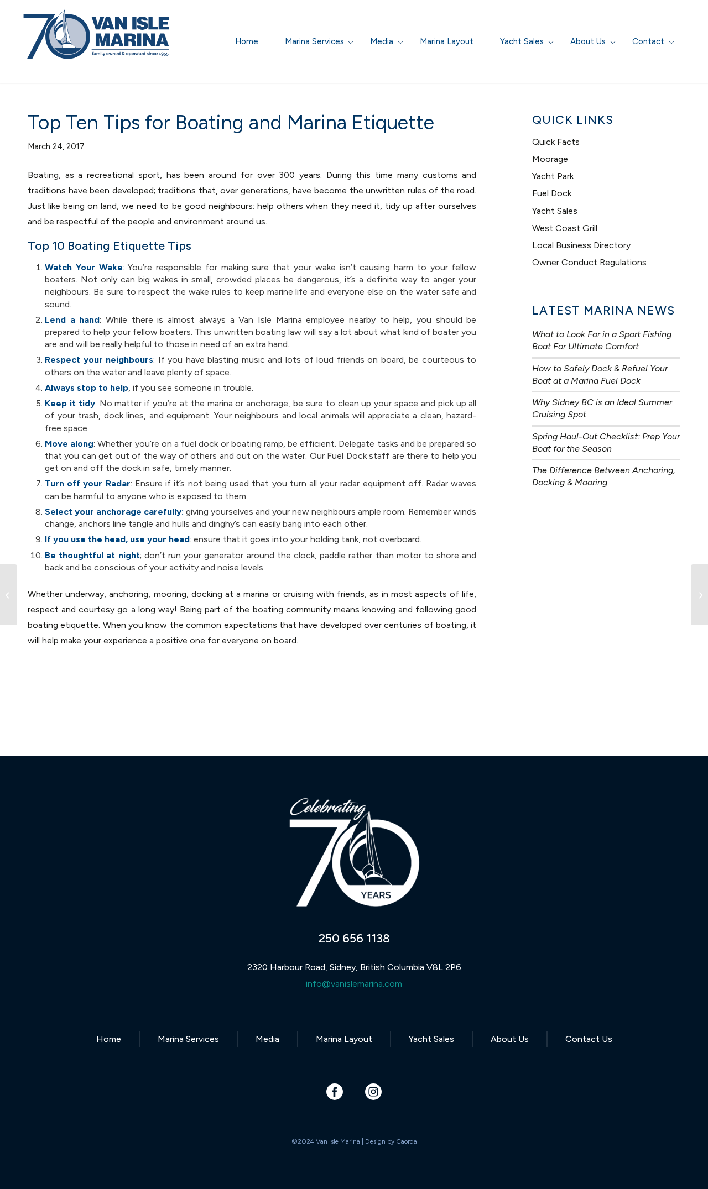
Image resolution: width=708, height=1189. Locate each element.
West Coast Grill (564, 228)
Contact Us (588, 1039)
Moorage (550, 159)
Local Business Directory (581, 245)
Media (267, 1039)
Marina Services (188, 1039)
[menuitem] (246, 41)
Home (108, 1039)
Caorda (406, 1141)
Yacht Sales (554, 211)
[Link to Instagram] (373, 1092)
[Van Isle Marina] (97, 47)
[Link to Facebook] (335, 1092)
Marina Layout (344, 1039)
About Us (510, 1039)
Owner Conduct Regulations (589, 262)
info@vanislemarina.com (354, 983)
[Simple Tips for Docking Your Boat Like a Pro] (8, 594)
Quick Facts (556, 142)
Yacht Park (553, 176)
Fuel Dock (551, 193)
